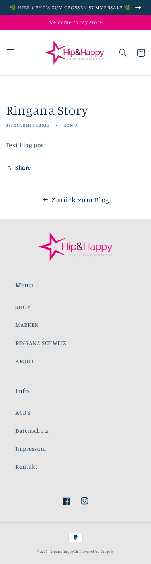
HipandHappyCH (64, 551)
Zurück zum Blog (80, 199)
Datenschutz (32, 430)
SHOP (23, 307)
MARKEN (27, 324)
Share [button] (23, 167)
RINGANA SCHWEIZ (40, 343)
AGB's (22, 412)
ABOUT (24, 361)
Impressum (30, 448)
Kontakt (26, 466)
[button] (10, 53)
